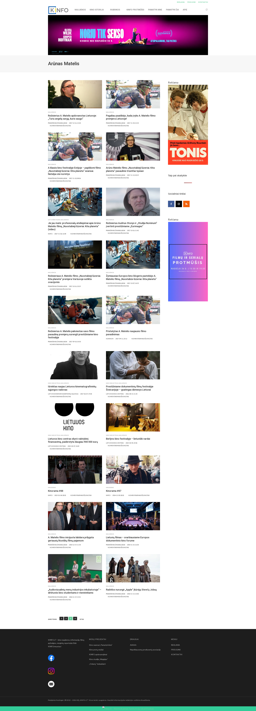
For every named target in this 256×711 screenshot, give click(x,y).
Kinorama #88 (55, 490)
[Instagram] (179, 204)
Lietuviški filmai (54, 219)
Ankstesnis (52, 619)
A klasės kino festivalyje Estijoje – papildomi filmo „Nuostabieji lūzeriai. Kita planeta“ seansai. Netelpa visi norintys (74, 170)
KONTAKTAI (203, 2)
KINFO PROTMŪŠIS (135, 10)
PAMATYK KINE (155, 10)
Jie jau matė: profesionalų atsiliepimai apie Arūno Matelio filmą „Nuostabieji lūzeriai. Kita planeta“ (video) (74, 226)
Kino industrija (54, 383)
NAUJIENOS (80, 10)
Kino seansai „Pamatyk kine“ (100, 645)
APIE (185, 10)
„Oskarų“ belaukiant (97, 664)
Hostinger (60, 700)
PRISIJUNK (191, 2)
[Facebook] (171, 204)
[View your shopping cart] (201, 9)
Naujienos (52, 112)
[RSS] (186, 204)
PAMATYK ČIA (172, 10)
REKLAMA (181, 2)
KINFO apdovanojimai (98, 654)
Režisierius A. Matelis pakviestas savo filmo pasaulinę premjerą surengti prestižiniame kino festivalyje (73, 334)
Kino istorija (97, 10)
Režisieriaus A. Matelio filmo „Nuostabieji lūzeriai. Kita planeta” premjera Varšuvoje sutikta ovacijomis (74, 279)
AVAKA (133, 645)
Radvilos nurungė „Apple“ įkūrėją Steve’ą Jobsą (131, 589)
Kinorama (52, 487)
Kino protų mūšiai (96, 649)
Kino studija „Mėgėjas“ (98, 659)
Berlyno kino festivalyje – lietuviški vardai (128, 438)
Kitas (82, 619)
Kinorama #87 (113, 490)
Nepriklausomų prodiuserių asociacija (145, 649)
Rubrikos (115, 10)
